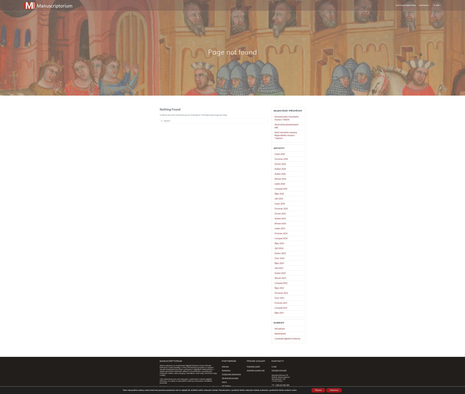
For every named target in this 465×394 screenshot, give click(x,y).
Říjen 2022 (279, 288)
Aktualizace (280, 328)
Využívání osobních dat (256, 370)
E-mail (274, 366)
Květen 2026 (280, 169)
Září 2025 (279, 198)
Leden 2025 (280, 228)
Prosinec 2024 (281, 233)
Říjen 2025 (279, 193)
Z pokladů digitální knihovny (287, 338)
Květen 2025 (280, 218)
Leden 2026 (280, 183)
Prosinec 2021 (281, 303)
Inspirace (424, 5)
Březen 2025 (280, 223)
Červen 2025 (280, 213)
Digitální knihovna (406, 5)
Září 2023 (279, 268)
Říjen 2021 (279, 312)
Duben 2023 (280, 273)
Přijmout (318, 390)
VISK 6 (224, 382)
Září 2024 (279, 248)
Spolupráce (226, 370)
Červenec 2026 (281, 159)
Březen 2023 (280, 278)
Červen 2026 (280, 164)
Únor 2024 (279, 258)
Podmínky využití (253, 366)
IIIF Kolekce (226, 386)
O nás (437, 5)
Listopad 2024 (281, 238)
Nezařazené (280, 333)
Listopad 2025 (281, 188)
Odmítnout (334, 390)
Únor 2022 (279, 298)
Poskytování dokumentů (231, 374)
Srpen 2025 (280, 203)
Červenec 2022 (281, 293)
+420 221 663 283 (282, 385)
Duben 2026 (280, 174)
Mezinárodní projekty (230, 378)
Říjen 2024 (279, 243)
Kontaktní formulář (279, 370)
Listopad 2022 (281, 283)
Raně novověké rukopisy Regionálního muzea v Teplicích (286, 135)
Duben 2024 (280, 253)
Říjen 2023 (279, 263)
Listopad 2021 (281, 308)
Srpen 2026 (280, 154)
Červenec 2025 (281, 208)
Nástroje (225, 366)
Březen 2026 (280, 179)
